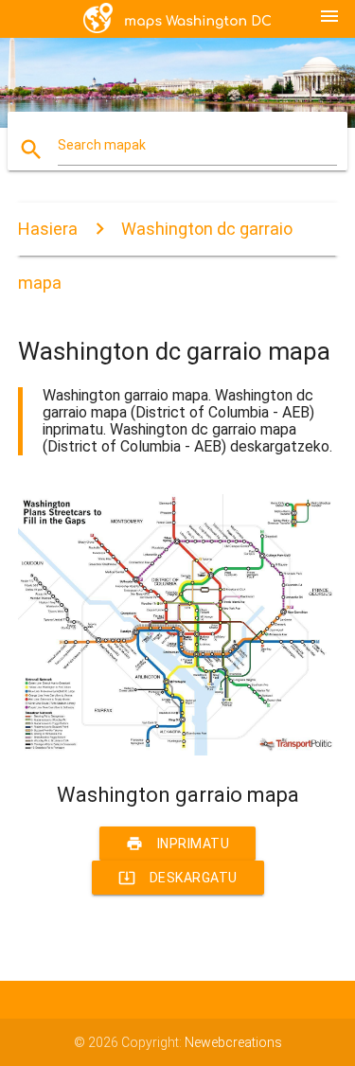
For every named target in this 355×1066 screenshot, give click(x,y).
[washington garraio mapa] (178, 750)
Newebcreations (233, 1042)
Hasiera (48, 229)
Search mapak (102, 144)
